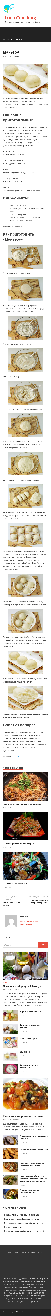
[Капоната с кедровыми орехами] (25, 1111)
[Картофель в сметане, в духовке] (10, 1033)
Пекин (5, 48)
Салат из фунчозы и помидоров (18, 843)
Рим (4, 1113)
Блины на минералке (13, 1227)
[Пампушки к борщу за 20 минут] (25, 981)
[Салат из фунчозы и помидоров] (25, 841)
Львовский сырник (29, 1038)
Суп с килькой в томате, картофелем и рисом (23, 1223)
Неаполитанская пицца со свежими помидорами (32, 1164)
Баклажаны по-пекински (15, 883)
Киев (5, 983)
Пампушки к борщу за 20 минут (22, 986)
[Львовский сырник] (10, 1047)
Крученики (25, 1052)
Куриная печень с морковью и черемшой (21, 1215)
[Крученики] (10, 1060)
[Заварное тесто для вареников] (10, 1073)
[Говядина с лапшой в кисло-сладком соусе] (25, 801)
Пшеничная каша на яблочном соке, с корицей (24, 1231)
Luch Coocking (20, 18)
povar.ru (15, 756)
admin (17, 56)
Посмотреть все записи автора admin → (31, 922)
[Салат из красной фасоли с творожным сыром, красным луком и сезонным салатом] (10, 1184)
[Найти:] (25, 945)
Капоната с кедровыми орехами (23, 1116)
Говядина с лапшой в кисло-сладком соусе (23, 804)
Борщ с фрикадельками (31, 1011)
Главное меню (14, 39)
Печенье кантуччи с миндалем (34, 1149)
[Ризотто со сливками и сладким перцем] (10, 1198)
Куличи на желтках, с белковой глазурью (21, 1219)
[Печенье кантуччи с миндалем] (10, 1158)
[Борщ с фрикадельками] (10, 1020)
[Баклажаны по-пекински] (25, 881)
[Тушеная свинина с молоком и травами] (10, 1144)
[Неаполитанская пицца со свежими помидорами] (10, 1171)
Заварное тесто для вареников (29, 1066)
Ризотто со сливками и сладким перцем (30, 1191)
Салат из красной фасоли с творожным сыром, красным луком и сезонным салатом (33, 1178)
